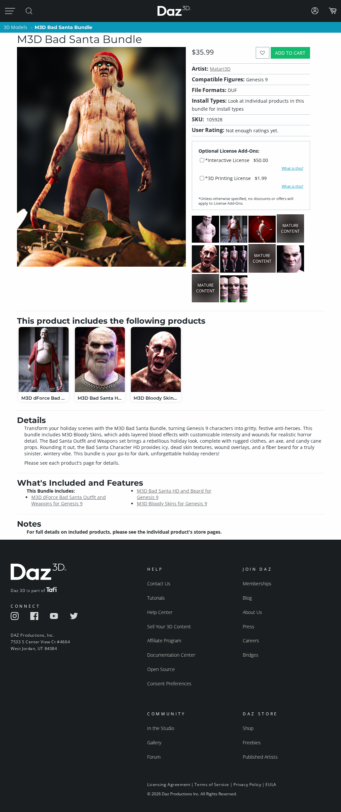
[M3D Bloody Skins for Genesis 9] (156, 359)
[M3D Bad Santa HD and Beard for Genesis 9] (100, 359)
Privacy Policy (247, 784)
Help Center (159, 612)
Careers (251, 640)
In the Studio (160, 728)
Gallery (154, 742)
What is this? (292, 168)
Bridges (250, 655)
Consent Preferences (169, 683)
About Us (252, 612)
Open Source (161, 669)
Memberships (257, 583)
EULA (270, 784)
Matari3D (220, 69)
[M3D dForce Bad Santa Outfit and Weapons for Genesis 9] (44, 359)
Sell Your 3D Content (169, 626)
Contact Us (158, 583)
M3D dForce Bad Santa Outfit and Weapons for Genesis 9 (68, 500)
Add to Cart (290, 53)
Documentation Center (171, 655)
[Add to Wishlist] (262, 53)
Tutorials (156, 598)
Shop (248, 728)
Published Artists (260, 757)
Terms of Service (211, 784)
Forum (154, 757)
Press (248, 626)
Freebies (252, 742)
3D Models (15, 27)
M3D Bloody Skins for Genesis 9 (172, 503)
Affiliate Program (164, 640)
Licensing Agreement (168, 784)
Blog (247, 598)
